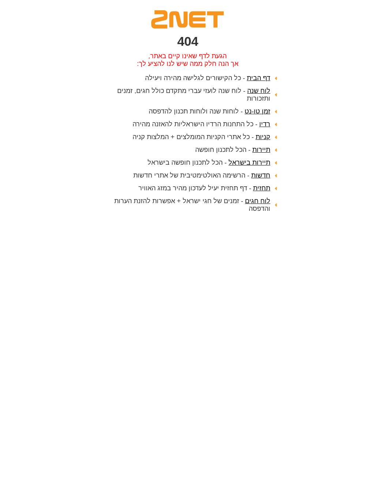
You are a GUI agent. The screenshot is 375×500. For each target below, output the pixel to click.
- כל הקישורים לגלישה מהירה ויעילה (207, 78)
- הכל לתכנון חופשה (232, 149)
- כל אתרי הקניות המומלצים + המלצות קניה (201, 137)
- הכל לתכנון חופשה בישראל (209, 162)
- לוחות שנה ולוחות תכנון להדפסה (209, 111)
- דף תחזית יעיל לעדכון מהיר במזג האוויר (204, 188)
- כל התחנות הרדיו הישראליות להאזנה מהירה (201, 124)
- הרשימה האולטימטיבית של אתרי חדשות (201, 175)
